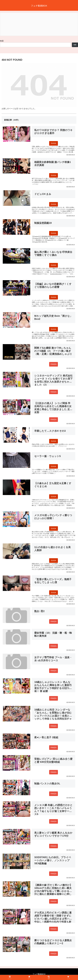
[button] (72, 542)
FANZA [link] (53, 364)
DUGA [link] (53, 143)
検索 (2, 41)
